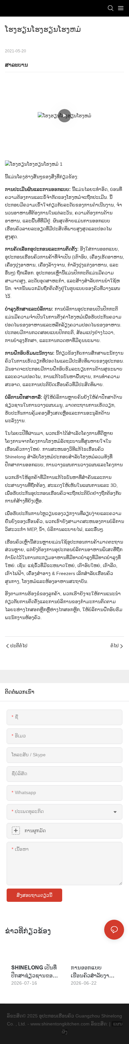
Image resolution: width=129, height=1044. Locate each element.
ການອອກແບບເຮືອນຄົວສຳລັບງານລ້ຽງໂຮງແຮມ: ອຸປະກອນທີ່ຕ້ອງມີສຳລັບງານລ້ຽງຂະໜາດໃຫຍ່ (92, 972)
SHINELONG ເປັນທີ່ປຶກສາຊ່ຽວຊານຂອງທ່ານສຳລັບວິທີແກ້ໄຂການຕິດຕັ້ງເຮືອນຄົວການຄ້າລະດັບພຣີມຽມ (34, 972)
